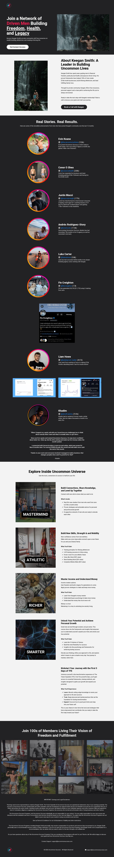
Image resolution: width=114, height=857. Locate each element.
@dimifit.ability (67, 414)
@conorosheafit (67, 171)
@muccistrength (67, 198)
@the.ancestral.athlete (69, 142)
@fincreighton (66, 286)
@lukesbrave (66, 257)
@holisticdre (66, 228)
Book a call (86, 834)
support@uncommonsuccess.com (62, 841)
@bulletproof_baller (69, 360)
